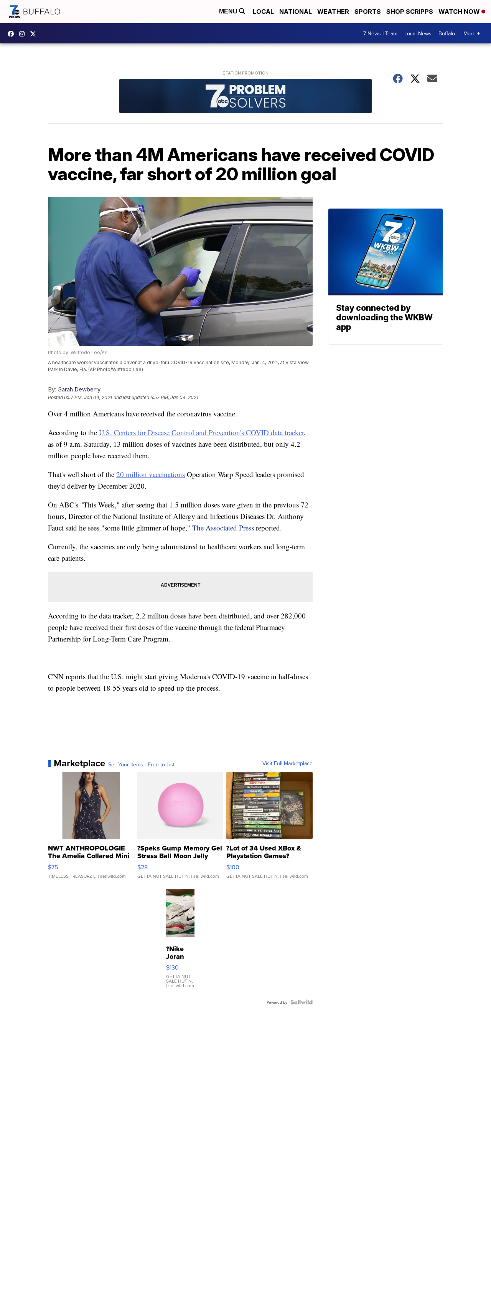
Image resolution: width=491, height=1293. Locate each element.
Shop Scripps (409, 11)
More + (471, 33)
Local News (418, 33)
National (295, 11)
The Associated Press (223, 527)
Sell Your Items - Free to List (141, 764)
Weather (333, 11)
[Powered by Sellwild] (301, 1002)
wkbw (23, 34)
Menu (229, 11)
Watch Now (459, 11)
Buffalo (446, 33)
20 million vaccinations (150, 474)
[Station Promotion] (245, 97)
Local (263, 11)
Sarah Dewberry (79, 389)
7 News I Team (380, 33)
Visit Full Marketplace (287, 763)
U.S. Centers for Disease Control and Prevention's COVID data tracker (201, 432)
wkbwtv (13, 34)
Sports (367, 11)
